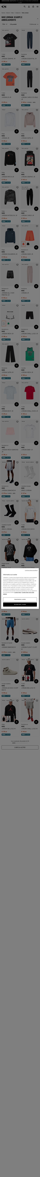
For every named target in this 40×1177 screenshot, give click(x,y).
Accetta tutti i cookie (20, 604)
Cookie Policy (17, 592)
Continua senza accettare (31, 570)
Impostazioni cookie (20, 599)
